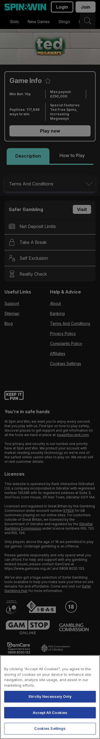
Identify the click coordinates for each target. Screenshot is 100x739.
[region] (50, 697)
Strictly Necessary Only (50, 696)
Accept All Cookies (50, 712)
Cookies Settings (50, 728)
